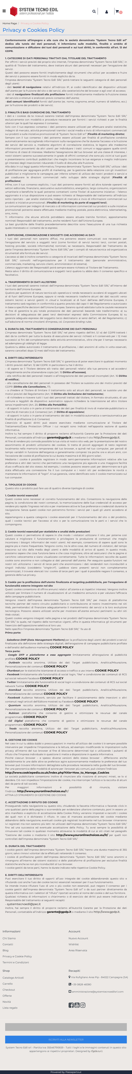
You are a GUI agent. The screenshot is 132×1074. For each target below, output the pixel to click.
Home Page (10, 23)
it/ (67, 791)
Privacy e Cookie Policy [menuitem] (17, 956)
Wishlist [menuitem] (74, 944)
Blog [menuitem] (5, 950)
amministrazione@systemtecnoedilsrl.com (98, 991)
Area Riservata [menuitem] (78, 950)
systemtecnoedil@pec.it (24, 904)
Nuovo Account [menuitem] (78, 938)
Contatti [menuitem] (8, 944)
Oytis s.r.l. (97, 1051)
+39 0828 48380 (81, 984)
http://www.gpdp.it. (107, 437)
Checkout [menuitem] (9, 989)
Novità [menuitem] (7, 1001)
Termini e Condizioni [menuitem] (16, 962)
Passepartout (73, 1072)
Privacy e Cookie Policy (35, 23)
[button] (66, 1039)
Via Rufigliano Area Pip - (99, 977)
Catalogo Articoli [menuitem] (13, 977)
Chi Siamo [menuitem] (9, 938)
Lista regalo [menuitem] (10, 1007)
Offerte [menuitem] (7, 995)
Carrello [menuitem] (8, 983)
